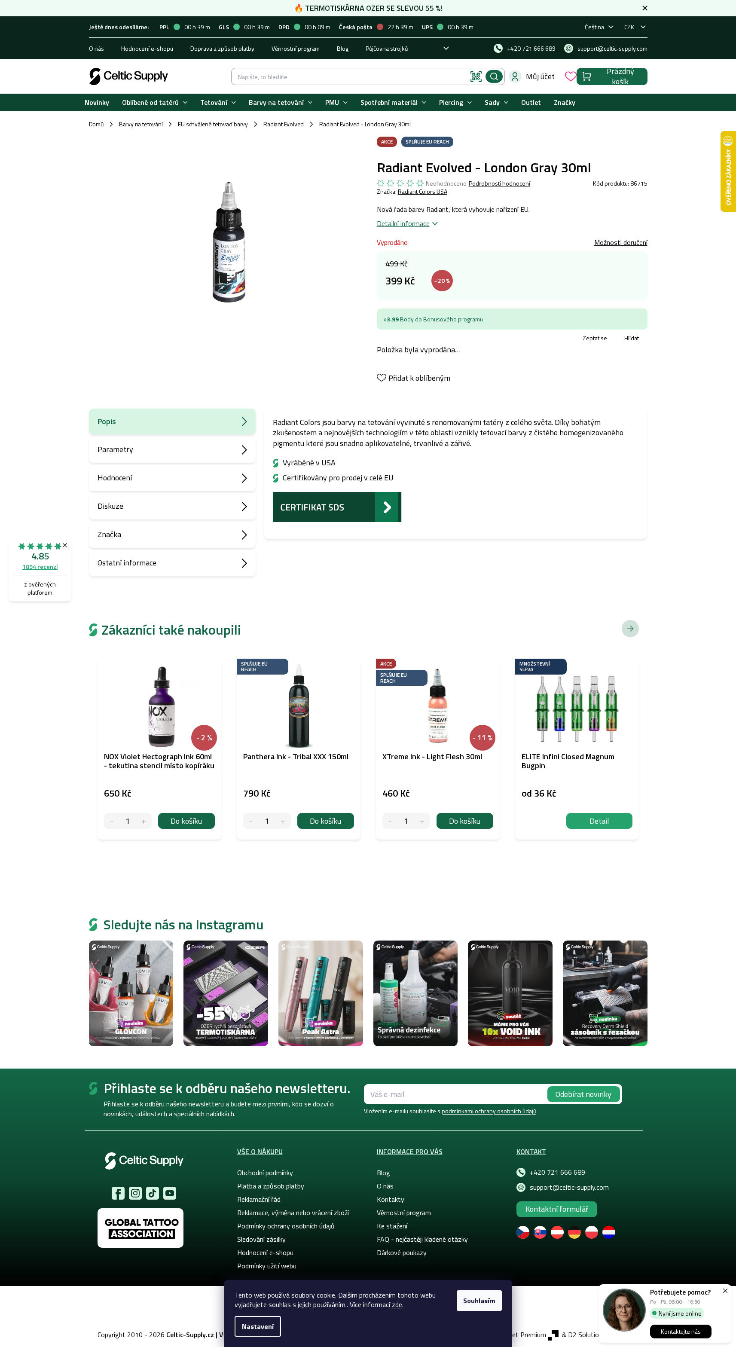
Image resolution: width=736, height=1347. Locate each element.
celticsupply (135, 1193)
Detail (599, 821)
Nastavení (258, 1326)
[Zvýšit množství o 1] (144, 821)
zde (397, 1304)
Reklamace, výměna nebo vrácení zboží (293, 1212)
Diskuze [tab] (110, 506)
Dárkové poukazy (402, 1252)
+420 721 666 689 (557, 1172)
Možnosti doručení (620, 242)
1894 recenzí (40, 566)
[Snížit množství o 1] (112, 821)
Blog (342, 48)
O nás (96, 48)
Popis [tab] (107, 421)
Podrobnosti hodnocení (499, 183)
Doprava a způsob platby (222, 48)
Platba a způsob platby (270, 1186)
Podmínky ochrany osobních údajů (286, 1226)
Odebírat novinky (583, 1094)
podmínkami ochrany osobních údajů (489, 1110)
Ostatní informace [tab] (127, 562)
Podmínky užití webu (266, 1266)
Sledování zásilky (261, 1239)
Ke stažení (392, 1226)
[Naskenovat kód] (476, 76)
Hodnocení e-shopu (147, 48)
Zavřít (427, 339)
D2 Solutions (587, 1334)
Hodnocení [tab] (115, 477)
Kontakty (390, 1199)
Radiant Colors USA (422, 191)
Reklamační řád (259, 1199)
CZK (629, 26)
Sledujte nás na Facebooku (118, 1193)
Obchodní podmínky (265, 1172)
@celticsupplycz (152, 1193)
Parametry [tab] (115, 449)
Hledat (494, 76)
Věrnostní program (296, 48)
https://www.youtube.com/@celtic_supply (169, 1193)
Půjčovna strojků (387, 48)
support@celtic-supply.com (569, 1187)
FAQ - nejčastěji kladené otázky (422, 1239)
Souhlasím (479, 1300)
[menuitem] (97, 102)
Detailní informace (403, 223)
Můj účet (540, 76)
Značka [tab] (109, 534)
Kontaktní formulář (556, 1209)
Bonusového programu (453, 319)
